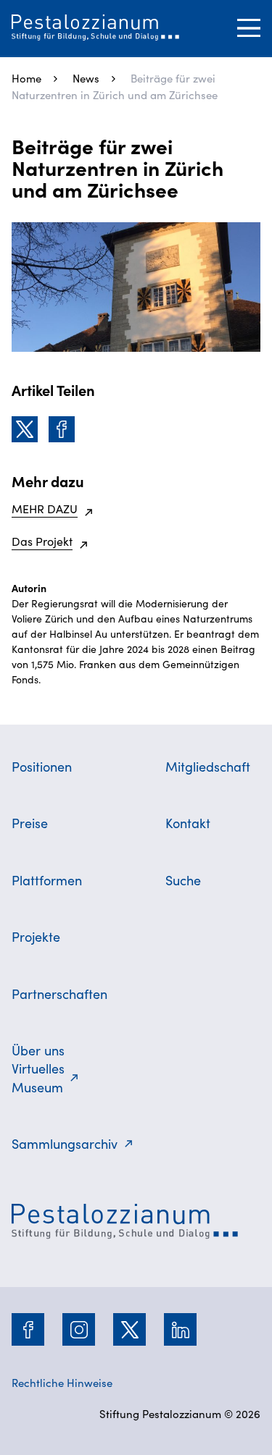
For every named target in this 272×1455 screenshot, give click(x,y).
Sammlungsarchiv (65, 1143)
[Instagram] (79, 1329)
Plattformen (47, 880)
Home (26, 77)
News (86, 77)
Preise (30, 823)
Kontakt (187, 823)
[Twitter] (25, 429)
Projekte (36, 936)
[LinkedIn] (180, 1329)
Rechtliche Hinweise (62, 1382)
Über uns (38, 1050)
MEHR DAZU (45, 508)
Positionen (42, 766)
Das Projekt (42, 541)
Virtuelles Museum (38, 1077)
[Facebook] (62, 429)
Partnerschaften (59, 993)
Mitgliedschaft (207, 766)
